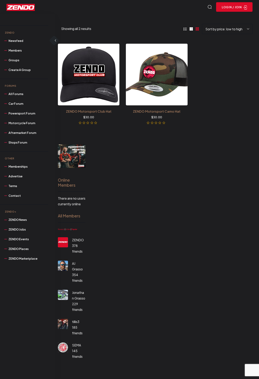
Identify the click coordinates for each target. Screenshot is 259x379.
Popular (74, 229)
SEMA (76, 345)
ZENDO (78, 240)
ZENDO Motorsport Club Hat (88, 111)
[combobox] (227, 29)
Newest (61, 229)
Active (68, 229)
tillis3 (75, 322)
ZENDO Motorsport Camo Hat (156, 111)
